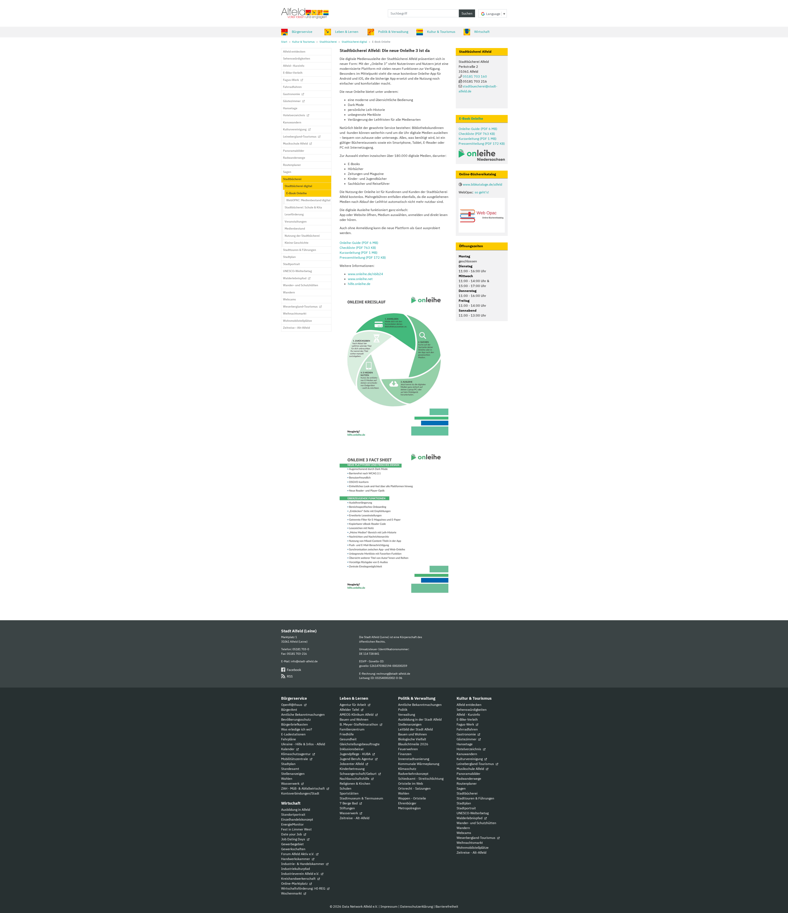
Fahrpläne (288, 739)
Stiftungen (347, 808)
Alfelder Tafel (350, 709)
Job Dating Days (293, 839)
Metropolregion (409, 808)
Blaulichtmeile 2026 (413, 744)
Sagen (461, 788)
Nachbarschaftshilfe (355, 778)
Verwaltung (406, 714)
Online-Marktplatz (294, 883)
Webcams (464, 833)
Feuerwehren (408, 749)
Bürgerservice (302, 32)
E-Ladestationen (293, 734)
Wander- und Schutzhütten (476, 823)
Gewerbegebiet (292, 844)
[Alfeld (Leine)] (305, 13)
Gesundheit (348, 739)
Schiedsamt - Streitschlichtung (420, 778)
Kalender (288, 749)
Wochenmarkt (292, 893)
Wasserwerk (290, 783)
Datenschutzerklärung (416, 906)
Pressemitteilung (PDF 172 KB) (363, 257)
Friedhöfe (347, 734)
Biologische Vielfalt (412, 739)
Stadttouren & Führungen (475, 798)
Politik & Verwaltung (393, 32)
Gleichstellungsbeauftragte (360, 744)
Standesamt (290, 769)
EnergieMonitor (292, 824)
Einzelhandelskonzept (297, 819)
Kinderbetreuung (352, 769)
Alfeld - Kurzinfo (468, 714)
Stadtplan (288, 764)
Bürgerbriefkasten (294, 724)
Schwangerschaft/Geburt (358, 774)
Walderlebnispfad (470, 818)
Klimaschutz (407, 769)
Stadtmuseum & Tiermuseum (361, 798)
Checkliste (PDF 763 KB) (358, 248)
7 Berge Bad (349, 803)
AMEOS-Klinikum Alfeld (357, 714)
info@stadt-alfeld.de (304, 661)
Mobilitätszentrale (295, 759)
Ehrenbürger (407, 803)
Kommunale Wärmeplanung (418, 764)
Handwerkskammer (296, 859)
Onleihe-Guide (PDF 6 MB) (359, 243)
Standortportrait (293, 814)
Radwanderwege (469, 778)
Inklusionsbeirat (352, 749)
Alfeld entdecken (469, 705)
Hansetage (465, 744)
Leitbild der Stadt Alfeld (415, 729)
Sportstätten (349, 793)
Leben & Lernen (346, 32)
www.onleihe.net (360, 279)
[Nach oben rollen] (779, 904)
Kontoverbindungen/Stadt (300, 793)
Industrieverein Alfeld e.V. (300, 874)
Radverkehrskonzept (413, 774)
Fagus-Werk (466, 724)
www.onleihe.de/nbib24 (365, 274)
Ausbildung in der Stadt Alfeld (420, 719)
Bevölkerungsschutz (296, 719)
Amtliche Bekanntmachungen (303, 714)
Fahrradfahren (467, 729)
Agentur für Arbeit (353, 705)
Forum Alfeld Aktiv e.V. (298, 854)
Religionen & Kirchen (355, 783)
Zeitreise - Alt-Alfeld (354, 818)
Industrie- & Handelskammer (303, 864)
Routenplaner (467, 783)
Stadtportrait (466, 808)
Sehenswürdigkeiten (472, 709)
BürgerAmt (289, 709)
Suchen (467, 13)
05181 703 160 (475, 76)
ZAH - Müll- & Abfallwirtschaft (303, 788)
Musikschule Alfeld (471, 769)
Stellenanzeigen (293, 774)
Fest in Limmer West (296, 829)
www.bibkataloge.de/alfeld (482, 184)
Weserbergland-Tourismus (476, 838)
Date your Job (292, 834)
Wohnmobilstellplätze (473, 847)
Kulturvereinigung (470, 759)
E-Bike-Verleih (467, 719)
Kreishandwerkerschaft (298, 878)
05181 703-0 (300, 649)
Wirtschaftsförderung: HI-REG (303, 888)
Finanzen (404, 754)
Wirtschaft (482, 32)
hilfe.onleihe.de (359, 284)
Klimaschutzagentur (296, 754)
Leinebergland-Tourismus (476, 764)
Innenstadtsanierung (413, 759)
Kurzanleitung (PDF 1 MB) (358, 252)
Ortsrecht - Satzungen (414, 788)
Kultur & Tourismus (441, 32)
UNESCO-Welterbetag (473, 813)
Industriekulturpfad (295, 869)
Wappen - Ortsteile (412, 798)
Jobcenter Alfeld (352, 764)
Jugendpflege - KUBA (355, 754)
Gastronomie (467, 734)
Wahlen (286, 778)
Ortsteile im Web (410, 783)
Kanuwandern (467, 754)
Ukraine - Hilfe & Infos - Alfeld (303, 744)
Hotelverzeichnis (469, 749)
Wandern (463, 828)
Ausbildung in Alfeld (295, 809)
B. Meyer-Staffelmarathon (359, 724)
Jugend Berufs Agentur (357, 759)
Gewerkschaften (293, 849)
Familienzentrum (352, 729)
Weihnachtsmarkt (470, 843)
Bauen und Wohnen (354, 719)
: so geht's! (481, 192)
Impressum (388, 906)
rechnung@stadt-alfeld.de (393, 673)
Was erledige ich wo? (296, 729)
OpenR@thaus (292, 705)
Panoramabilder (468, 774)
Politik (402, 709)
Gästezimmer (467, 739)
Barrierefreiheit (446, 906)
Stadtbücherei (467, 793)
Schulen (345, 788)
